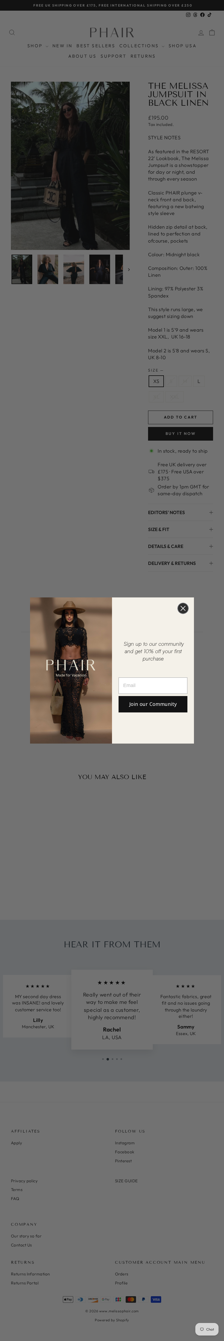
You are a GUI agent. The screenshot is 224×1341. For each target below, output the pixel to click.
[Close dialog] (183, 608)
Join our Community (153, 704)
